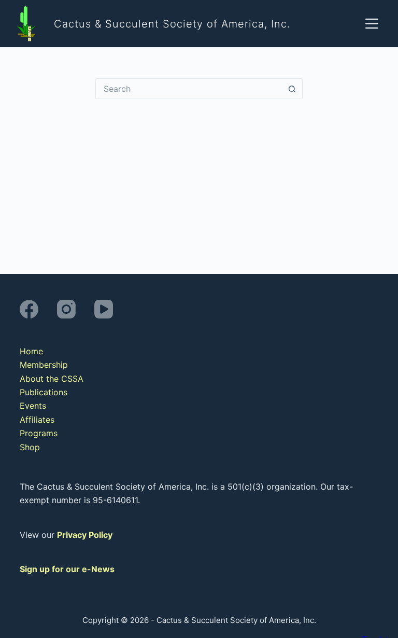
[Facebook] (29, 309)
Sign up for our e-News (67, 569)
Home (31, 351)
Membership (44, 364)
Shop (30, 447)
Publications (43, 392)
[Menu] (371, 23)
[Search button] (292, 88)
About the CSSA (51, 378)
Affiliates (37, 419)
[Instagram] (66, 309)
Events (33, 405)
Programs (39, 433)
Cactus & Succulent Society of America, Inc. (172, 24)
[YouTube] (103, 309)
